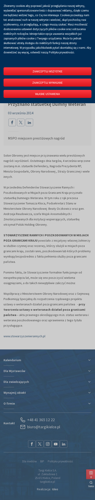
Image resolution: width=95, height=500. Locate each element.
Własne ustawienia (47, 94)
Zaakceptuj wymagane (47, 83)
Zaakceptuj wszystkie (47, 71)
